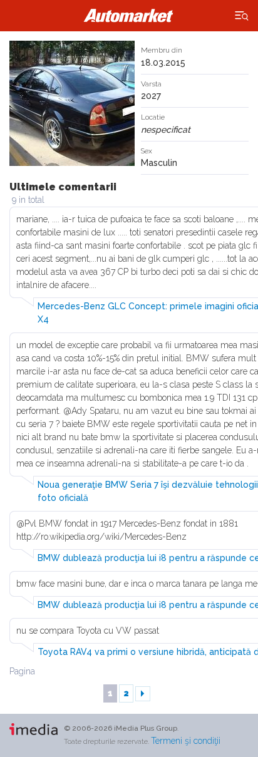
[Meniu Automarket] (242, 16)
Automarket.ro (129, 15)
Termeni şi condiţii (185, 741)
